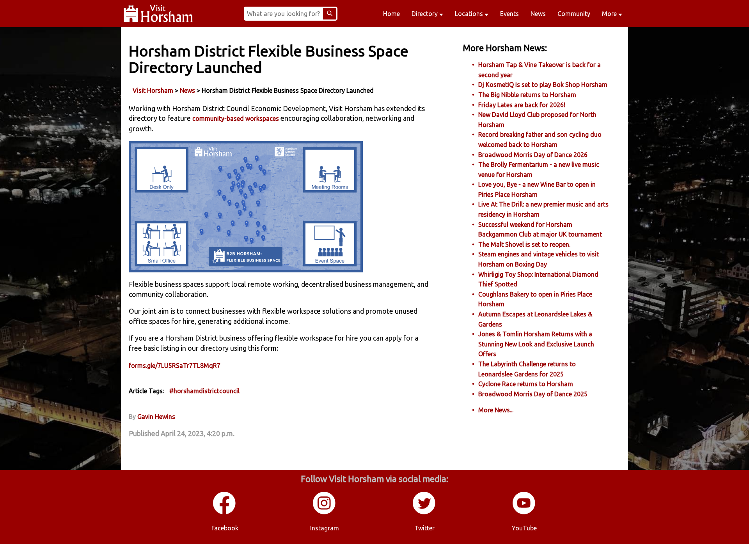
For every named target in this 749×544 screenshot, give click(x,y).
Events (509, 13)
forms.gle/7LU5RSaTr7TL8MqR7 (174, 365)
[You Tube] (524, 512)
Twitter (424, 528)
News (538, 13)
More (610, 13)
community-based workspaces (235, 118)
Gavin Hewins (156, 416)
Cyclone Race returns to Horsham (525, 383)
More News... (495, 409)
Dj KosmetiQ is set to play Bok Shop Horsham (542, 84)
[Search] (329, 14)
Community (573, 13)
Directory (425, 13)
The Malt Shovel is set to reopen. (524, 244)
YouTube (524, 528)
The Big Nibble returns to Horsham (527, 94)
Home (391, 13)
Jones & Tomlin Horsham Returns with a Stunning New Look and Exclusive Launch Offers (536, 343)
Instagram (324, 528)
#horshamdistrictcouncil (204, 390)
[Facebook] (225, 512)
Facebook (224, 528)
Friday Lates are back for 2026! (521, 104)
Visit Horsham (153, 90)
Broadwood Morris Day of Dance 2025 (532, 393)
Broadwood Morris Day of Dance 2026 (532, 154)
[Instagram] (324, 512)
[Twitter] (424, 512)
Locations (470, 13)
